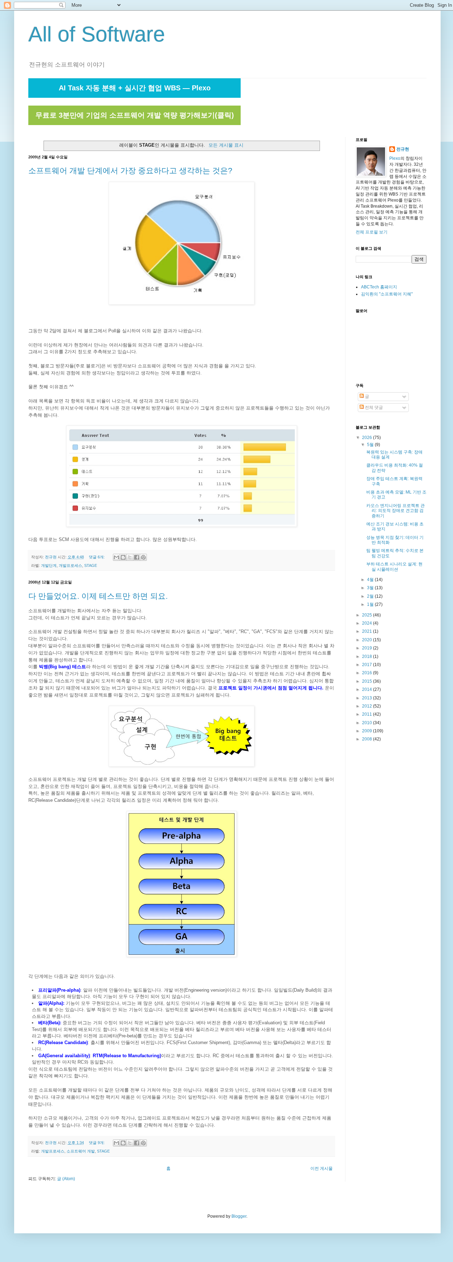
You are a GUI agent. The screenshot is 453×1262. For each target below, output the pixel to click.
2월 (371, 596)
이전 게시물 (321, 1168)
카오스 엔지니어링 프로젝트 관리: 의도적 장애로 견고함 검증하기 (395, 510)
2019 (367, 648)
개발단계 (49, 565)
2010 (367, 722)
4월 (371, 579)
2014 (367, 689)
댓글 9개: (97, 1142)
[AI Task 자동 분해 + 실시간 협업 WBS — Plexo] (134, 96)
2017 (367, 664)
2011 (367, 714)
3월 (371, 587)
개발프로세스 (70, 565)
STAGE (90, 565)
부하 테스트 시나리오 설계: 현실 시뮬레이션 (394, 566)
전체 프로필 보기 (372, 232)
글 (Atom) (66, 1178)
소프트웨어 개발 (81, 1151)
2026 (367, 437)
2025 (367, 615)
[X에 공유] (129, 557)
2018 (367, 656)
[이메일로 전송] (116, 557)
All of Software (96, 34)
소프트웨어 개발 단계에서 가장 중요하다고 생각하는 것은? (130, 170)
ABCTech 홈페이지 (379, 286)
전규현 (402, 149)
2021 (367, 631)
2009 (367, 730)
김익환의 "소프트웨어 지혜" (387, 294)
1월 (371, 604)
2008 (367, 739)
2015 (367, 681)
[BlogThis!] (123, 557)
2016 (367, 672)
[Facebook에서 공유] (136, 557)
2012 (367, 706)
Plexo (394, 158)
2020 (367, 639)
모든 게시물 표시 (225, 145)
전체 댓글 (373, 407)
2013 (367, 697)
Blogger (238, 1216)
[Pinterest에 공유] (143, 557)
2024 (367, 623)
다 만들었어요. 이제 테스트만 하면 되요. (98, 596)
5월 (371, 444)
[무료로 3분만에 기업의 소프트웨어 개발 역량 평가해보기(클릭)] (134, 123)
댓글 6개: (97, 557)
